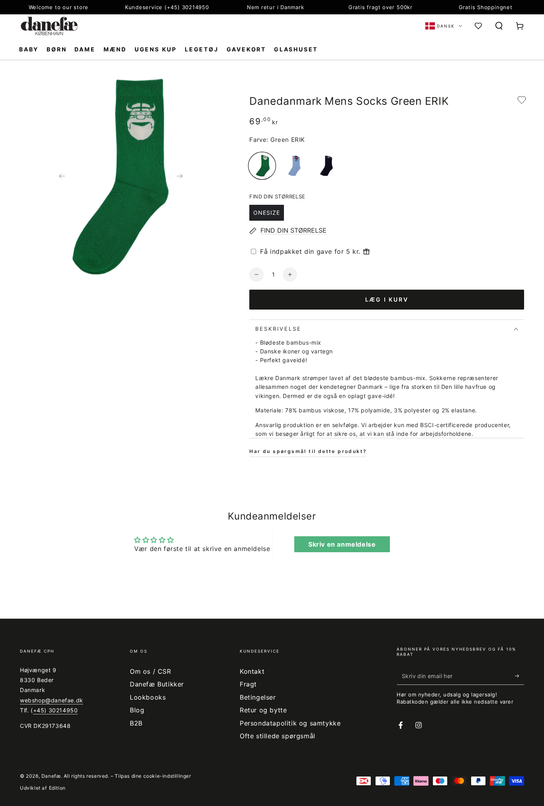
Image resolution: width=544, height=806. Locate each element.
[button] (499, 26)
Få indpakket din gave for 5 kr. (310, 251)
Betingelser (258, 697)
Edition (57, 788)
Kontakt (252, 671)
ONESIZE (266, 212)
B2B (136, 723)
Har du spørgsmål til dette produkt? (308, 451)
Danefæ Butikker (157, 684)
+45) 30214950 (55, 710)
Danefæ (51, 776)
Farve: (258, 139)
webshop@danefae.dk (51, 700)
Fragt (248, 684)
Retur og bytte (263, 710)
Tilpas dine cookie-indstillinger (153, 776)
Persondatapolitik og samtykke (290, 723)
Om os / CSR (150, 671)
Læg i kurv (387, 299)
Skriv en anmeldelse (342, 544)
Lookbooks (148, 697)
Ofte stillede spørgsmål (277, 736)
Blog (137, 710)
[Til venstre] (62, 177)
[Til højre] (179, 177)
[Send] (519, 675)
